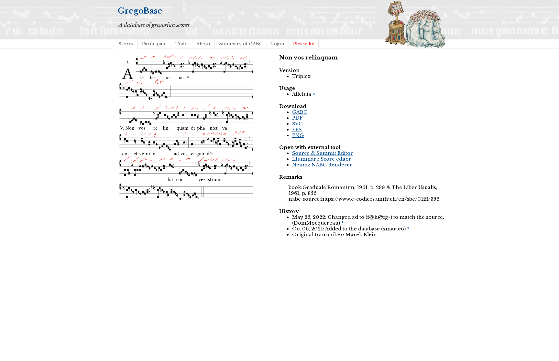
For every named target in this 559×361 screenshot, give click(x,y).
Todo (181, 44)
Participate (154, 44)
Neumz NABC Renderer (322, 165)
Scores (125, 44)
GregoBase (140, 11)
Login (277, 44)
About (203, 44)
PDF (297, 118)
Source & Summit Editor (322, 153)
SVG (297, 124)
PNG (298, 135)
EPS (296, 130)
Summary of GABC (240, 44)
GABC (299, 112)
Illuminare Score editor (321, 159)
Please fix (303, 44)
